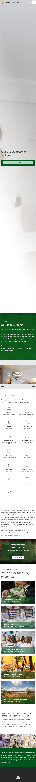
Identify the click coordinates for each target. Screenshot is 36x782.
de (30, 2)
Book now (18, 557)
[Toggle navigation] (34, 2)
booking (18, 162)
